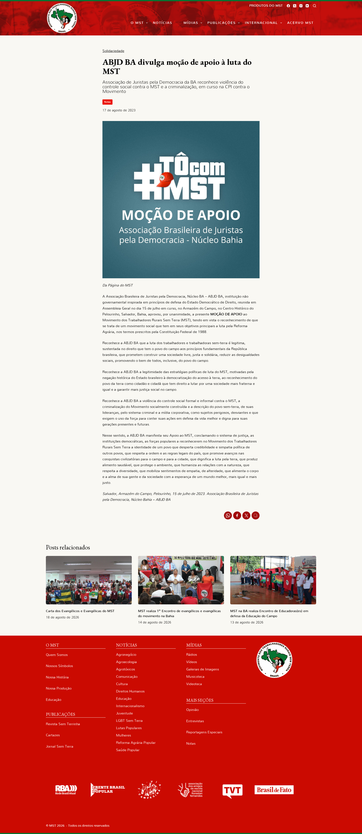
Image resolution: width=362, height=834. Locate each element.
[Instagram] (301, 5)
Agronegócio (126, 654)
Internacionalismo (130, 706)
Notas (107, 102)
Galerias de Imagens (202, 669)
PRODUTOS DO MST (266, 5)
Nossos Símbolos (59, 666)
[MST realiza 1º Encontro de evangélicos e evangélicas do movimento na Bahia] (181, 580)
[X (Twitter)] (294, 5)
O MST (137, 23)
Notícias (162, 23)
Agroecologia (126, 662)
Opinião (192, 710)
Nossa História (57, 677)
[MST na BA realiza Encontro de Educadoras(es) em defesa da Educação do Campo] (273, 580)
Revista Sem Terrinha (63, 724)
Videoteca (194, 684)
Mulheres (123, 735)
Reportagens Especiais (204, 732)
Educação (53, 699)
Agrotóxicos (125, 669)
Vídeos (191, 662)
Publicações (221, 23)
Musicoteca (195, 676)
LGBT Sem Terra (129, 720)
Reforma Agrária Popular (136, 742)
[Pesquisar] (314, 5)
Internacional (261, 23)
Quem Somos (57, 655)
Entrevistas (195, 721)
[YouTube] (307, 5)
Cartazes (53, 735)
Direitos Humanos (130, 691)
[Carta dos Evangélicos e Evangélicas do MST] (89, 580)
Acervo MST (300, 23)
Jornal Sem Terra (59, 746)
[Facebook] (288, 5)
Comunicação (126, 676)
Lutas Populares (129, 728)
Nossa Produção (58, 688)
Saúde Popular (128, 750)
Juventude (124, 713)
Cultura (122, 684)
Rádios (191, 654)
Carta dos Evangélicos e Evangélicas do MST (80, 611)
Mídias (191, 23)
